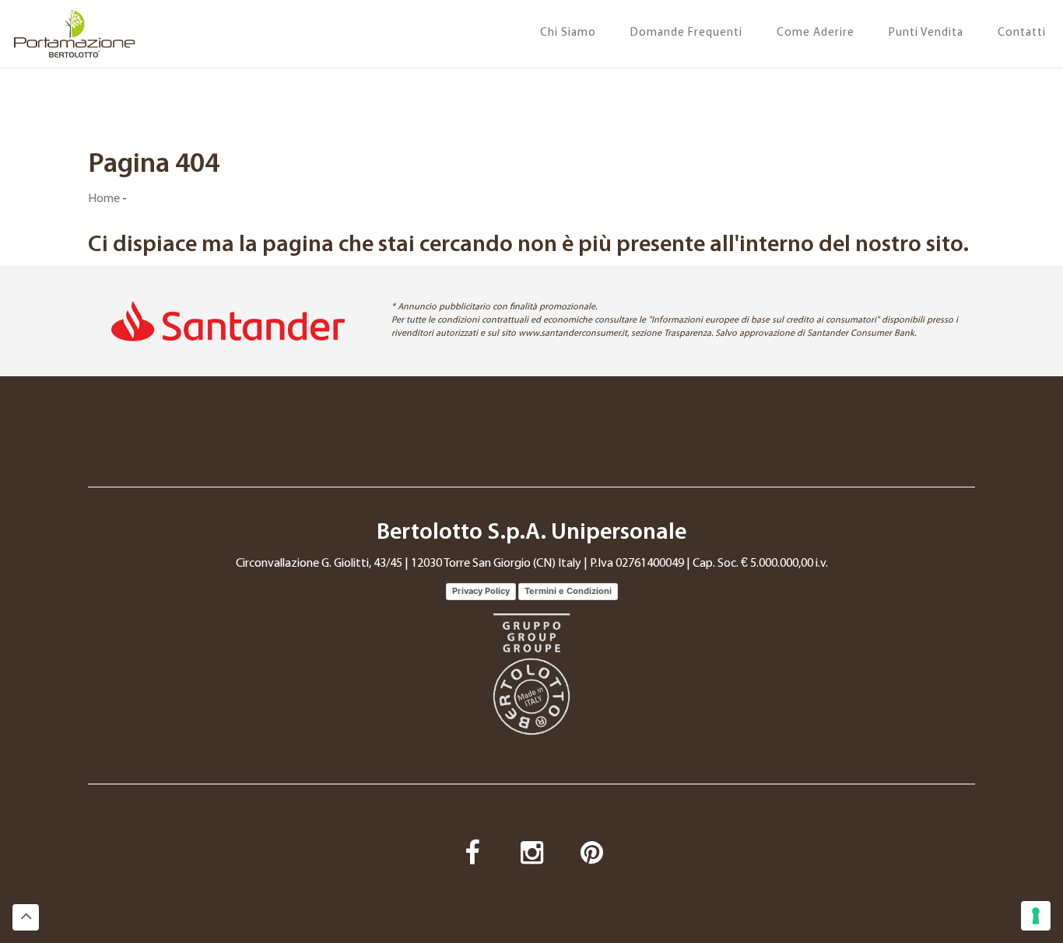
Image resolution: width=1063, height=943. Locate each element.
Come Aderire (815, 33)
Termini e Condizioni (568, 590)
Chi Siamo (568, 33)
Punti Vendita (926, 33)
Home (104, 199)
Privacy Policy (481, 590)
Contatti (1022, 33)
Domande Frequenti (686, 33)
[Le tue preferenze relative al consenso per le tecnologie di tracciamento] (1036, 916)
